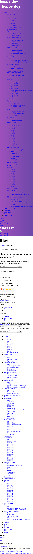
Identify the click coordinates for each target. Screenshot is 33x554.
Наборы (13, 127)
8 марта (13, 87)
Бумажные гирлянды (14, 37)
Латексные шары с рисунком (20, 194)
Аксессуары (11, 14)
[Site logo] (9, 3)
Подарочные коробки (18, 112)
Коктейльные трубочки (18, 150)
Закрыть (2, 537)
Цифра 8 (13, 141)
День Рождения (12, 56)
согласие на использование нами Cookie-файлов (13, 550)
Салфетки (14, 153)
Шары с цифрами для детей (19, 60)
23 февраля (14, 85)
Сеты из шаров (15, 52)
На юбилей (14, 43)
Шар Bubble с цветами (18, 105)
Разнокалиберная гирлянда (19, 77)
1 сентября (14, 82)
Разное (13, 23)
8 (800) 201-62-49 (5, 301)
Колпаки (13, 151)
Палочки (14, 22)
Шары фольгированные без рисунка (18, 518)
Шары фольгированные (14, 197)
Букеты (9, 31)
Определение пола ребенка (15, 71)
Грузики (13, 18)
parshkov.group (4, 324)
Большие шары (12, 29)
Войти (6, 532)
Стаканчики (15, 156)
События (6, 309)
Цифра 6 (13, 138)
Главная (2, 245)
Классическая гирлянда (18, 75)
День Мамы (14, 92)
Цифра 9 (13, 143)
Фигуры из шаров (13, 164)
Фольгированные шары (18, 53)
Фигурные (14, 199)
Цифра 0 (13, 128)
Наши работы (8, 318)
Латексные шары (16, 50)
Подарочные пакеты (17, 113)
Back (8, 341)
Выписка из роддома (14, 47)
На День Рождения (17, 42)
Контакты (7, 316)
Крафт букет (15, 35)
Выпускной (14, 88)
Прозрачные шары (13, 101)
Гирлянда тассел (16, 17)
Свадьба (13, 96)
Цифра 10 (14, 145)
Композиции (8, 307)
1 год (12, 58)
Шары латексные (12, 190)
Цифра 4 (13, 135)
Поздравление (15, 45)
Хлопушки (14, 115)
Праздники (10, 79)
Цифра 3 (13, 133)
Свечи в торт (11, 122)
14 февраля (14, 83)
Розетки (13, 25)
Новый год (14, 95)
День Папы (14, 93)
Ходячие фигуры (16, 201)
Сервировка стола (13, 147)
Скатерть (14, 155)
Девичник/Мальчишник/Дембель (21, 90)
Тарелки (13, 158)
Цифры (9, 167)
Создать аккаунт (5, 546)
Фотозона (10, 165)
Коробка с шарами (17, 67)
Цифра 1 (13, 130)
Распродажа (11, 117)
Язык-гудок (14, 159)
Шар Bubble (15, 103)
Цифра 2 (13, 132)
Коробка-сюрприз (13, 64)
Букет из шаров (16, 33)
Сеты (5, 310)
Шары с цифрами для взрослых (21, 62)
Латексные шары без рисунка (20, 193)
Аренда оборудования (14, 27)
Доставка (7, 320)
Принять (30, 553)
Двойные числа (16, 125)
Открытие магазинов (14, 72)
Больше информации (13, 553)
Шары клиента (12, 188)
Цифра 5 (13, 136)
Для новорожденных (17, 40)
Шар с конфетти (16, 106)
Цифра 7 (13, 140)
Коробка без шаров (17, 68)
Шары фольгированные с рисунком (18, 519)
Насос (13, 20)
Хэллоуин (14, 98)
